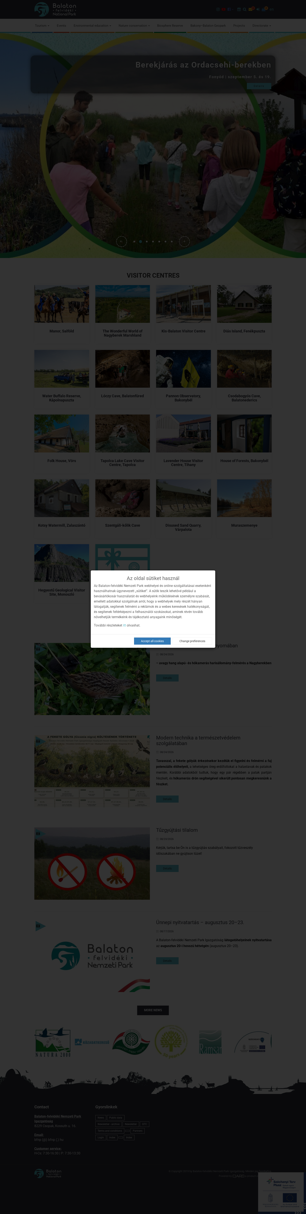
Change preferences (192, 641)
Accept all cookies (152, 641)
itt (124, 625)
